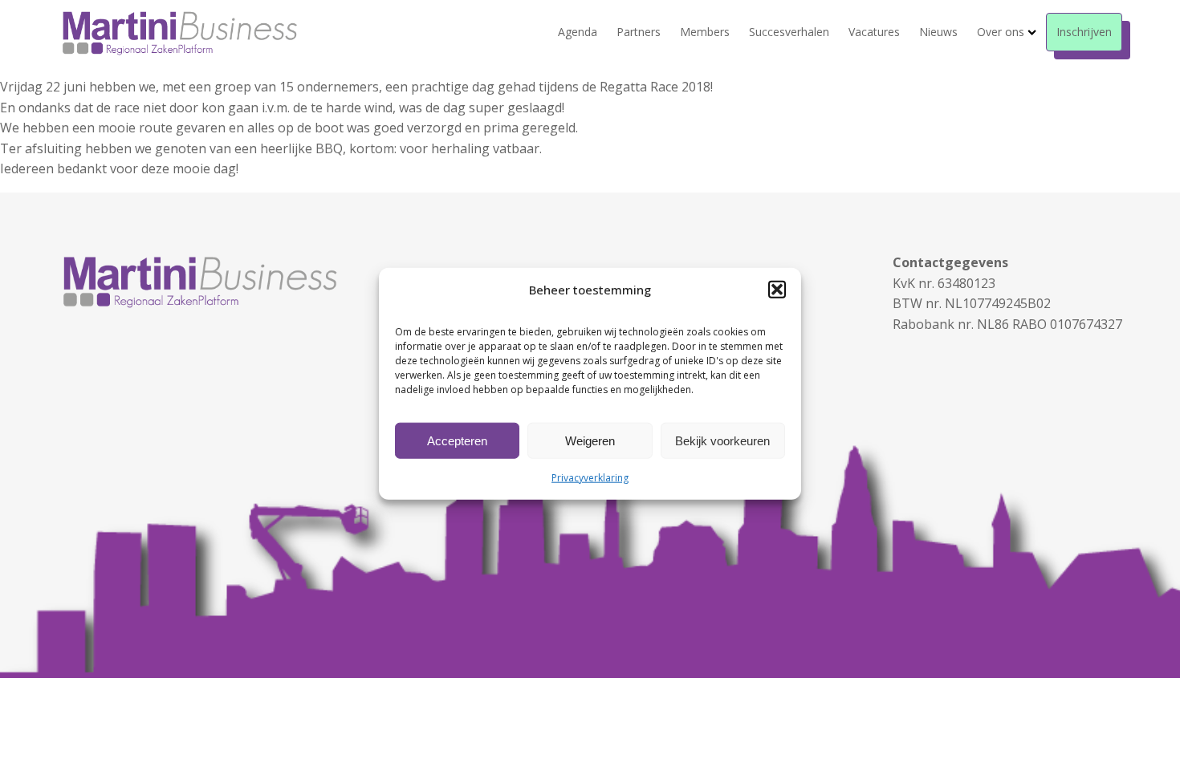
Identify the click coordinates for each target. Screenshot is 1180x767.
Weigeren (590, 440)
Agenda (577, 31)
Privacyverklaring (590, 478)
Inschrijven (1084, 31)
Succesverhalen (789, 31)
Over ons (1000, 31)
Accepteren (457, 440)
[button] (777, 290)
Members (705, 31)
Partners (638, 31)
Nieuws (938, 31)
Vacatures (874, 31)
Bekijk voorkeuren (722, 440)
